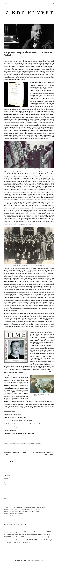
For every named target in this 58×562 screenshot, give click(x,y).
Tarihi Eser (15, 540)
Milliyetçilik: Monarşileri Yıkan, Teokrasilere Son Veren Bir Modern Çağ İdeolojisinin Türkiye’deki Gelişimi (24, 507)
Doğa (5, 534)
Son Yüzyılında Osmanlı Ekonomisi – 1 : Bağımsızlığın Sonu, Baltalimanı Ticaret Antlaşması (21, 511)
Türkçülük (50, 540)
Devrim (48, 532)
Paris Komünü (26, 536)
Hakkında (5, 3)
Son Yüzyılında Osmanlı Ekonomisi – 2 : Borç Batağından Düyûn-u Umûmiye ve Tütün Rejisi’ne (22, 509)
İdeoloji (6, 542)
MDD (39, 534)
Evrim (18, 443)
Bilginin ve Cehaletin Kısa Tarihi (10, 505)
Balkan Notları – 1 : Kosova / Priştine (11, 520)
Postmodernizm (34, 537)
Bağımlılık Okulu (42, 532)
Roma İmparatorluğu (44, 537)
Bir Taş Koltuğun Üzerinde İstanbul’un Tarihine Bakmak (14, 522)
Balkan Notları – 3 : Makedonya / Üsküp (11, 515)
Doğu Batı (9, 534)
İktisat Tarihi (12, 542)
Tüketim (25, 539)
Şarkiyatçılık (27, 542)
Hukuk (5, 484)
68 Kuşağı (6, 532)
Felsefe (5, 480)
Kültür (36, 534)
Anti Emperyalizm (17, 532)
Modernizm (7, 537)
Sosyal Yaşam (9, 539)
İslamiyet (19, 542)
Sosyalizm (5, 539)
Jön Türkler (25, 534)
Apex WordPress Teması (20, 560)
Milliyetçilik (43, 534)
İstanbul (23, 542)
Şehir (5, 486)
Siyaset (5, 488)
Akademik (6, 478)
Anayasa (10, 532)
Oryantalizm (14, 536)
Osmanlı (20, 536)
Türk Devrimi (31, 443)
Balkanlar (35, 532)
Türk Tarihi (38, 443)
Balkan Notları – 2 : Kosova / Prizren (11, 517)
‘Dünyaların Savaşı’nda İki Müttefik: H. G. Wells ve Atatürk (15, 524)
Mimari (48, 534)
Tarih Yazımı (23, 443)
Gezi (4, 482)
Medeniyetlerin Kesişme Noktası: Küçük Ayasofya (13, 513)
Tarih (7, 440)
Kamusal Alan (31, 534)
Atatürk (5, 443)
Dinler (52, 532)
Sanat (50, 536)
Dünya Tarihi (12, 443)
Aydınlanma (28, 532)
